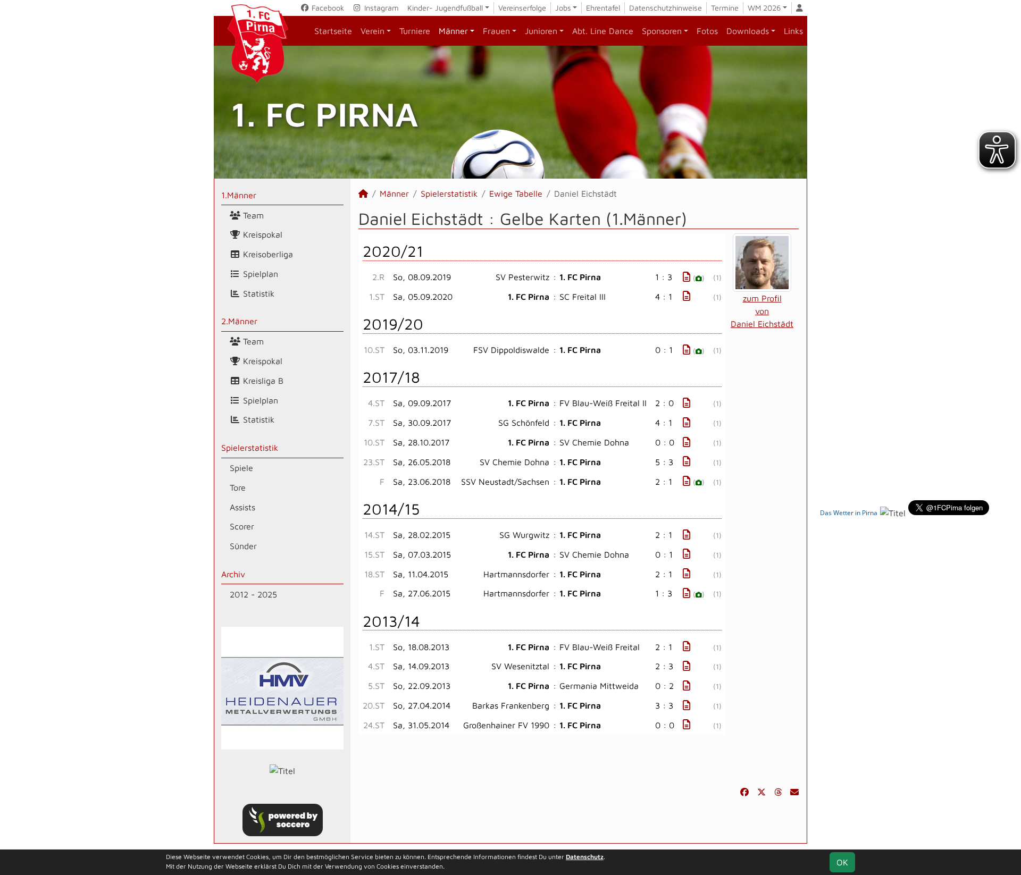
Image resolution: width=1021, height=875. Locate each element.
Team (252, 215)
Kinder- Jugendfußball (445, 7)
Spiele (241, 468)
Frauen (496, 31)
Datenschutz (585, 857)
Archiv (233, 574)
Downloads (747, 31)
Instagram (380, 7)
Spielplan (259, 274)
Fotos (707, 31)
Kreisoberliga (266, 254)
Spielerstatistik (249, 447)
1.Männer (238, 195)
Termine (725, 7)
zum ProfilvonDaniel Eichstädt (762, 311)
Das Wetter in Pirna (848, 512)
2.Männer (239, 321)
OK (842, 862)
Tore (238, 487)
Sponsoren (662, 31)
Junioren (541, 31)
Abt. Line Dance (602, 31)
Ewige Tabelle (515, 193)
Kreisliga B (261, 380)
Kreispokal (261, 234)
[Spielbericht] (686, 277)
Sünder (243, 546)
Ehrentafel (603, 7)
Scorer (242, 526)
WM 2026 (764, 7)
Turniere (414, 31)
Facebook (326, 7)
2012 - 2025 (253, 594)
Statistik (257, 293)
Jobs (563, 7)
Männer (453, 31)
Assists (242, 507)
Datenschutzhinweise (665, 7)
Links (793, 31)
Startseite (333, 31)
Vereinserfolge (522, 7)
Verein (372, 31)
